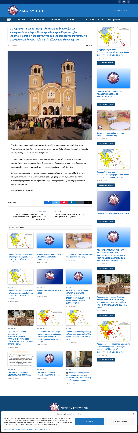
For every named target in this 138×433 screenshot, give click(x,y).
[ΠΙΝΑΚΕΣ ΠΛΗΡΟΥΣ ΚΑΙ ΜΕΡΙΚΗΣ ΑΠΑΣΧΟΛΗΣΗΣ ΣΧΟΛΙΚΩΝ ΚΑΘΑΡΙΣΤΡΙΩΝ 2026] (50, 240)
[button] (134, 414)
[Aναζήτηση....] (129, 19)
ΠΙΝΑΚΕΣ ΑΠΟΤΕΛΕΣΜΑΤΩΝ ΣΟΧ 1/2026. (49, 291)
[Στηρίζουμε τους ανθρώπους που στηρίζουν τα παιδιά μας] (79, 240)
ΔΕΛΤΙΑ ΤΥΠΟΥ (88, 45)
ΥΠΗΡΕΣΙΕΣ (54, 19)
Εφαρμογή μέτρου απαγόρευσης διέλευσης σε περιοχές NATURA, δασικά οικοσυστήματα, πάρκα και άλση (20, 258)
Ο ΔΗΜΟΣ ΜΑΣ (37, 19)
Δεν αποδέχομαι (120, 421)
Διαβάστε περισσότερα (106, 63)
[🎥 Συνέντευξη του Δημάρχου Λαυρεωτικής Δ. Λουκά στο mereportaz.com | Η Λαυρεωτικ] (79, 359)
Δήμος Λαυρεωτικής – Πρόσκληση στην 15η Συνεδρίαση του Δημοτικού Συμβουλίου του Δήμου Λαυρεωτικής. (29, 216)
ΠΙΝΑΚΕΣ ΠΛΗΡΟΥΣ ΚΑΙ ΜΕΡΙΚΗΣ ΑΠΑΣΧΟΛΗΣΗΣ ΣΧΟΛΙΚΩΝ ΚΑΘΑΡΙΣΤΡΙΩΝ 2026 (49, 256)
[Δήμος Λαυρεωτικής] (28, 10)
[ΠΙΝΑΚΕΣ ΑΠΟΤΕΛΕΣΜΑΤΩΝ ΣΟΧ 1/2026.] (50, 276)
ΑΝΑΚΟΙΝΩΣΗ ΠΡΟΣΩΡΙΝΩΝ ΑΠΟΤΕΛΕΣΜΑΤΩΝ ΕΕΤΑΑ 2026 (19, 374)
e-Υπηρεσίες (114, 19)
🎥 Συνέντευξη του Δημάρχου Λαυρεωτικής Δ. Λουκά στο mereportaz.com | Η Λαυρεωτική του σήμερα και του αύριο (78, 376)
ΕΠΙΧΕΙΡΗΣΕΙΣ (71, 19)
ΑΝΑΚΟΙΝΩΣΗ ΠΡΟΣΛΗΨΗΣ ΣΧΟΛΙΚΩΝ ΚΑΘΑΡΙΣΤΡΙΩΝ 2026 (48, 374)
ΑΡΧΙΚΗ (21, 19)
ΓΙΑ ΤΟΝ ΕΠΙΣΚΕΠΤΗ (93, 19)
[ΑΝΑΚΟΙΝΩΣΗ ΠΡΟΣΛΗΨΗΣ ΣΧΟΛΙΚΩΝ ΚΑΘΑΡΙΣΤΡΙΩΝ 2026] (50, 359)
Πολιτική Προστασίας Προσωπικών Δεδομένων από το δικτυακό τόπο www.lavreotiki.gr (26, 429)
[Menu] (9, 19)
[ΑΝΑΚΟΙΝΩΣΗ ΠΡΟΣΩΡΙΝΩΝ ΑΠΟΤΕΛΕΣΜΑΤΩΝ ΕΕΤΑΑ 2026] (21, 359)
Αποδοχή (89, 421)
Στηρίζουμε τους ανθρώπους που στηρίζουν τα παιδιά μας (79, 255)
